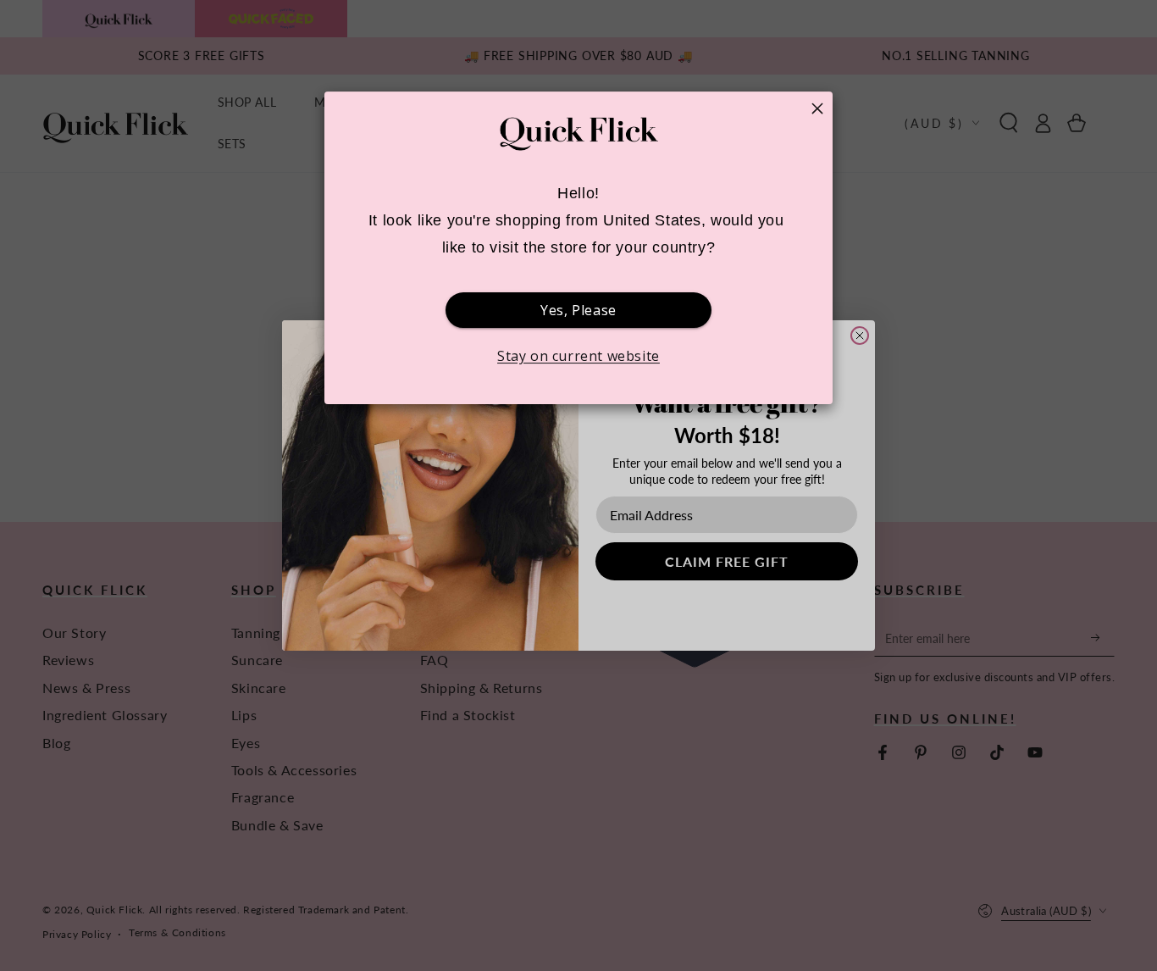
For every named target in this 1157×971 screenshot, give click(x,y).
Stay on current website (578, 356)
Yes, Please (578, 310)
